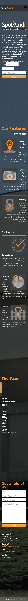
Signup (14, 77)
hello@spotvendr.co (10, 546)
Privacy (13, 599)
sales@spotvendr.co (10, 551)
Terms (16, 599)
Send (14, 525)
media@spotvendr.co (11, 557)
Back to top (23, 599)
